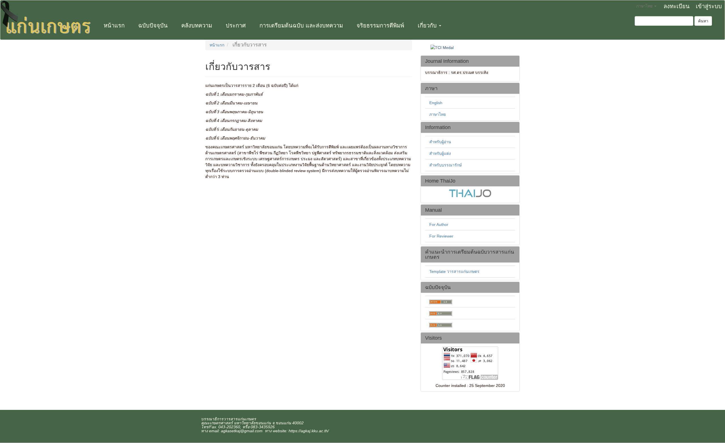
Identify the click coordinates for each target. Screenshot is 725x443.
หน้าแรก (114, 25)
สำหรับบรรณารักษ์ (445, 165)
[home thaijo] (470, 193)
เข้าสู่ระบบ (709, 6)
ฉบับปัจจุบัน (153, 25)
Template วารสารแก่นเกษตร (454, 271)
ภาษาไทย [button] (645, 6)
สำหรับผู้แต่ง (440, 153)
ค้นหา (703, 21)
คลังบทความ (196, 25)
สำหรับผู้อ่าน (440, 142)
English (435, 102)
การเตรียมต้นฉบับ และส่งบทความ (301, 25)
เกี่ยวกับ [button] (428, 25)
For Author (438, 224)
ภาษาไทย (437, 114)
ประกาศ (236, 25)
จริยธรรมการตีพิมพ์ (380, 25)
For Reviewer (441, 236)
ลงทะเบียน (677, 6)
